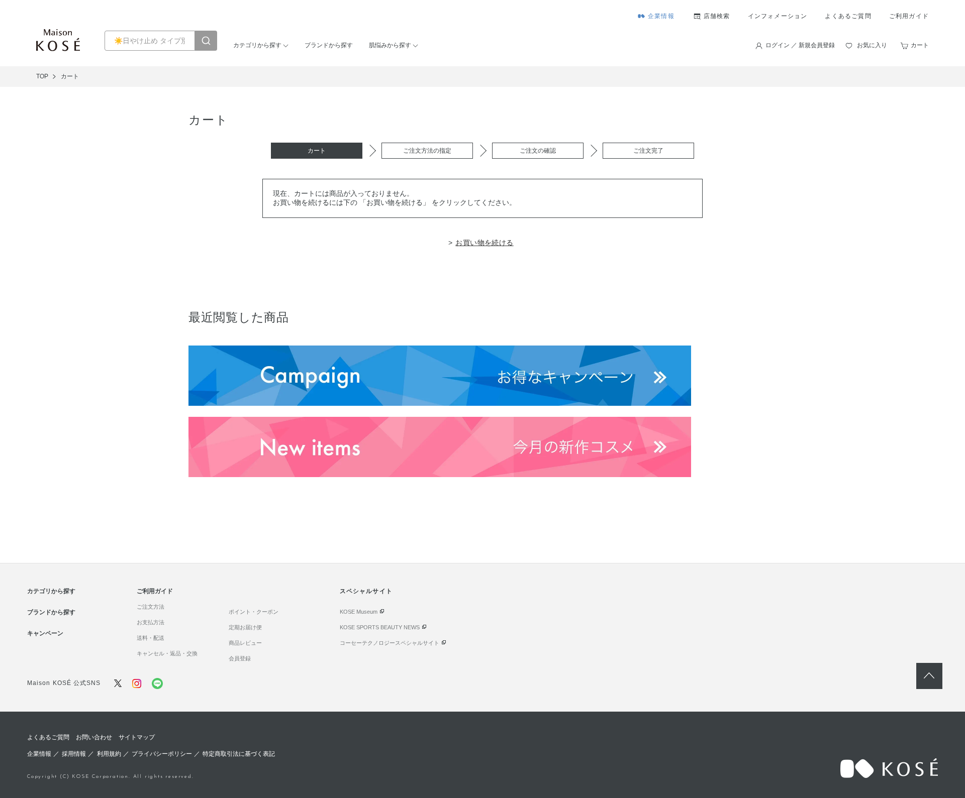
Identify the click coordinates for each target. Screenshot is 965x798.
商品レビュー (245, 643)
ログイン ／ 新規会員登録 (800, 45)
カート (920, 45)
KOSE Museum (358, 612)
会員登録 (240, 658)
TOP (42, 76)
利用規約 (109, 753)
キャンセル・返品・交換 (167, 653)
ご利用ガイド (909, 16)
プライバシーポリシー (162, 753)
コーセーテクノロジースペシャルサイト (389, 643)
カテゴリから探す (257, 45)
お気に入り (872, 45)
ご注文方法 (150, 607)
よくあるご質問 (848, 16)
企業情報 (661, 16)
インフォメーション (778, 16)
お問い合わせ (94, 737)
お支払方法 (150, 622)
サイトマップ (137, 737)
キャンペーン (45, 633)
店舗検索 (717, 16)
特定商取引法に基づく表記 (239, 753)
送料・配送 (150, 638)
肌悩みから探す (390, 45)
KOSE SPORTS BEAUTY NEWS (380, 627)
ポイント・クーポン (253, 612)
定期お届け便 (245, 627)
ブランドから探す (329, 45)
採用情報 (74, 753)
